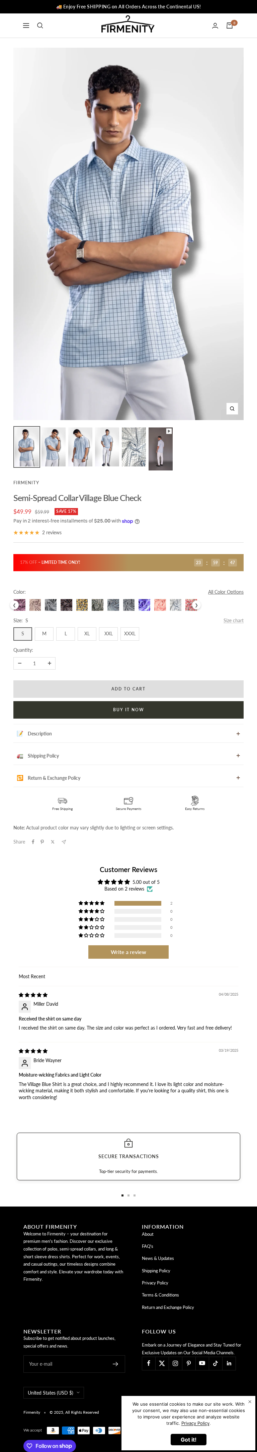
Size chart (234, 620)
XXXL (130, 633)
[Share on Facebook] (33, 842)
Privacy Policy (155, 1282)
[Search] (40, 25)
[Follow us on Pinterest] (188, 1363)
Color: (19, 592)
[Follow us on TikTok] (215, 1363)
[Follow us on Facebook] (148, 1363)
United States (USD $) (50, 1393)
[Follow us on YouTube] (202, 1363)
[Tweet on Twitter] (53, 842)
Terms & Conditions (160, 1295)
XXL (108, 633)
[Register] (115, 1364)
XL (87, 633)
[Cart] (229, 25)
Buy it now (128, 709)
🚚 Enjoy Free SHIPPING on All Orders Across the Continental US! (128, 6)
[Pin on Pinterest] (42, 842)
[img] (33, 995)
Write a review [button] (128, 952)
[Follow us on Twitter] (162, 1363)
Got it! (188, 1439)
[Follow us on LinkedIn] (229, 1363)
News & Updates (158, 1258)
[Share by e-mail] (64, 842)
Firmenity (26, 482)
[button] (92, 903)
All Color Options (226, 592)
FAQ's (147, 1246)
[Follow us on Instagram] (175, 1363)
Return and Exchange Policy (168, 1307)
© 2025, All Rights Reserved (74, 1412)
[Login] (215, 26)
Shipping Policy (156, 1270)
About (148, 1234)
